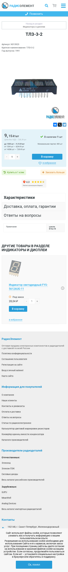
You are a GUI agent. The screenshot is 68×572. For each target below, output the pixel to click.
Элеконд (6, 463)
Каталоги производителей (15, 440)
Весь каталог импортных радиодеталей (22, 509)
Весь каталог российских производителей (23, 479)
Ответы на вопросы (11, 417)
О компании (8, 395)
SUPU (4, 492)
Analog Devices (9, 503)
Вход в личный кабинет (13, 370)
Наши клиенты (9, 400)
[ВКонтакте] (55, 125)
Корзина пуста (54, 6)
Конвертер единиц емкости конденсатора (23, 434)
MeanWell (6, 498)
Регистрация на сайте (12, 365)
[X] (60, 125)
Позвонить (36, 13)
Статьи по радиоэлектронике (16, 423)
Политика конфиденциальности (17, 353)
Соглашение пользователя (14, 359)
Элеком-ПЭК (8, 468)
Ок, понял (34, 564)
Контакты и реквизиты (13, 406)
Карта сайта (7, 376)
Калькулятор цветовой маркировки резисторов (25, 428)
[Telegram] (64, 125)
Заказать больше (55, 172)
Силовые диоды (10, 474)
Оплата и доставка (11, 411)
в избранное (49, 163)
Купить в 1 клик (15, 172)
